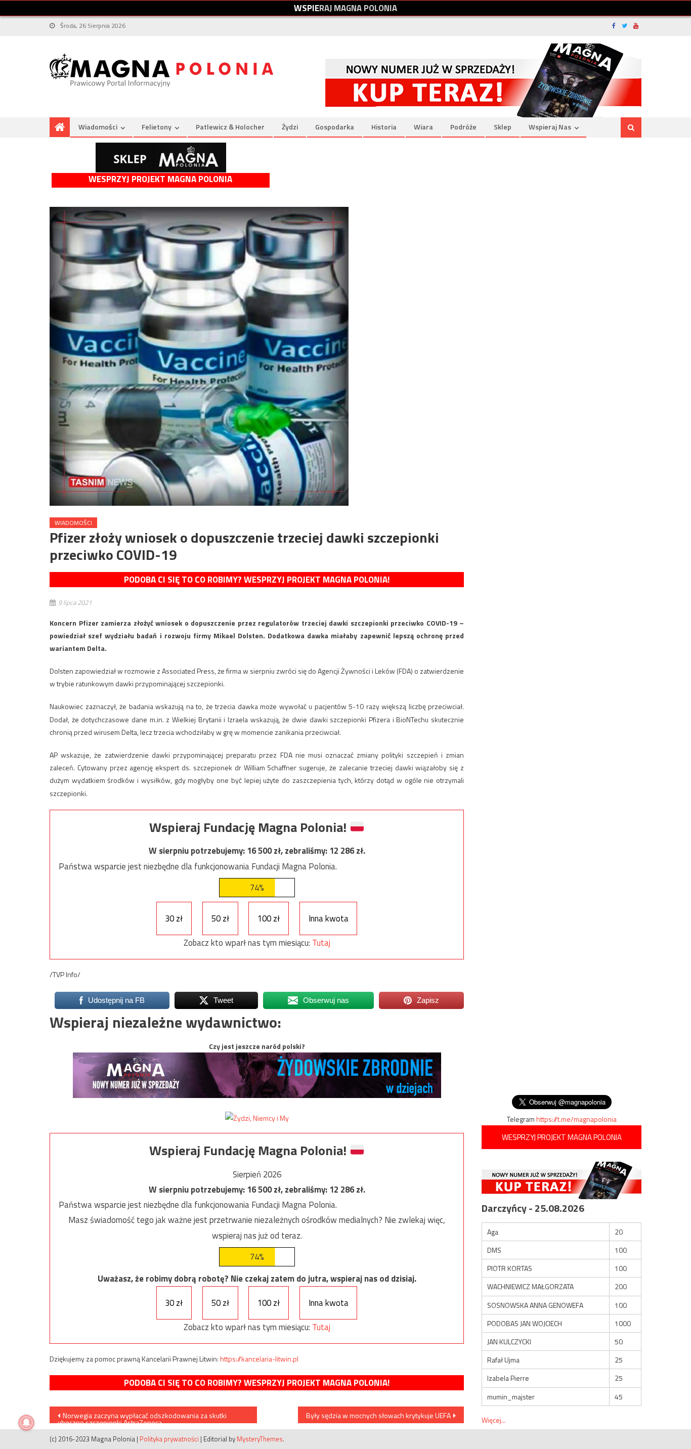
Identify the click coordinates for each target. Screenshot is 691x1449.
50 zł (220, 918)
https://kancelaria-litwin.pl (259, 1358)
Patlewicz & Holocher (230, 126)
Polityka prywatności (169, 1439)
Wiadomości (97, 126)
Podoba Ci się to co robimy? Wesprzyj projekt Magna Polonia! (257, 579)
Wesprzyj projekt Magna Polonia (160, 179)
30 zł (174, 918)
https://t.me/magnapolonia (576, 1119)
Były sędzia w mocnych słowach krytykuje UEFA (378, 1415)
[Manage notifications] (26, 1423)
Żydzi (290, 126)
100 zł (268, 918)
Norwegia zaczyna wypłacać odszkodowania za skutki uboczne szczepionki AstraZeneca (142, 1416)
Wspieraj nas (550, 126)
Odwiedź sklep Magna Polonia (161, 157)
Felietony (156, 126)
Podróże (463, 126)
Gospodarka (334, 126)
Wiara (423, 126)
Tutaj (321, 942)
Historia (384, 126)
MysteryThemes (260, 1439)
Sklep (502, 126)
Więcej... (494, 1420)
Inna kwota (329, 918)
